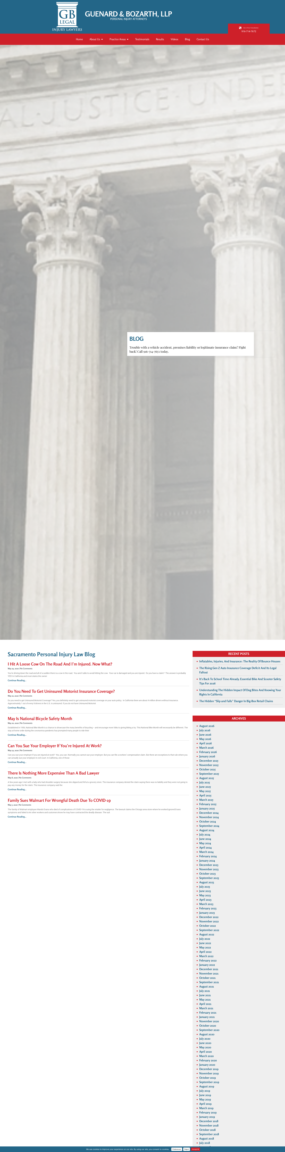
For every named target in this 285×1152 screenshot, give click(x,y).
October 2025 (207, 769)
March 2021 (206, 1008)
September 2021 (209, 982)
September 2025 (209, 773)
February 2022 (208, 960)
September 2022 (209, 930)
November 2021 (208, 973)
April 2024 (205, 847)
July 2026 (204, 730)
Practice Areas (118, 39)
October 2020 (207, 1025)
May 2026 (205, 739)
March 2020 (206, 1056)
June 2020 (205, 1043)
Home (79, 39)
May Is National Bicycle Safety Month (40, 718)
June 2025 (205, 786)
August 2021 (206, 986)
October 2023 (207, 873)
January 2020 (207, 1064)
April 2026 (205, 743)
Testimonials (142, 39)
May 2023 (205, 895)
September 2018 (209, 1134)
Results (160, 39)
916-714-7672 (248, 31)
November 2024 (209, 817)
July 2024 (204, 834)
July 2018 (204, 1143)
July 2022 (204, 938)
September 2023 (209, 878)
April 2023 (205, 899)
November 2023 (209, 869)
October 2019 (207, 1077)
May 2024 (205, 843)
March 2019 (206, 1108)
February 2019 (208, 1112)
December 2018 (208, 1121)
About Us (95, 39)
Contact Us (203, 39)
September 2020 (209, 1030)
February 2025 (207, 804)
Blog (187, 39)
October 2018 (207, 1130)
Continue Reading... (17, 680)
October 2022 (207, 925)
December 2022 (208, 917)
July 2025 (204, 782)
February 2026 (208, 752)
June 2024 (205, 839)
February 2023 (207, 908)
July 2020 (204, 1038)
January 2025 (207, 808)
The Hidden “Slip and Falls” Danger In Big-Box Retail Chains (236, 701)
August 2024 (206, 830)
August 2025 (206, 778)
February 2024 (208, 856)
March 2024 (206, 852)
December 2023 (208, 865)
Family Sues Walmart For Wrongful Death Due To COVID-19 (59, 800)
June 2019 (205, 1095)
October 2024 (207, 821)
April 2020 (205, 1051)
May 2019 (205, 1099)
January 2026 (207, 756)
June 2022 (205, 943)
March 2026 (206, 747)
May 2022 (205, 947)
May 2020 (205, 1047)
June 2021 (205, 995)
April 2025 (205, 795)
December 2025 (208, 760)
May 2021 (205, 999)
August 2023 (206, 882)
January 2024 (207, 860)
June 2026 (205, 734)
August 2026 (206, 726)
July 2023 (204, 886)
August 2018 (206, 1138)
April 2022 (205, 951)
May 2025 (205, 791)
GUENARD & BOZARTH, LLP (128, 15)
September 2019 (209, 1082)
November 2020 (209, 1021)
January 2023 (207, 912)
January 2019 (207, 1116)
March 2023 (206, 904)
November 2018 (209, 1125)
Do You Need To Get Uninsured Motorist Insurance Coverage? (61, 691)
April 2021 (205, 1004)
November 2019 (209, 1073)
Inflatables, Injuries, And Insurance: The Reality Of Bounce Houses (239, 661)
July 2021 (204, 991)
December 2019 (208, 1069)
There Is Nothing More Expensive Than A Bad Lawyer (53, 772)
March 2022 (206, 956)
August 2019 (206, 1086)
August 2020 (206, 1034)
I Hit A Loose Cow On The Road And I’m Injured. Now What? (60, 663)
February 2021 (207, 1012)
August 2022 (206, 934)
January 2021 (207, 1017)
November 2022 (209, 921)
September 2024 (209, 826)
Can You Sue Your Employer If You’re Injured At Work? (55, 745)
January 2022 (207, 964)
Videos (174, 39)
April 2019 (205, 1103)
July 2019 (204, 1090)
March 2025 (206, 799)
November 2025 (209, 765)
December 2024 (209, 812)
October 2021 (207, 978)
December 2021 (208, 969)
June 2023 (205, 891)
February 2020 (208, 1060)
